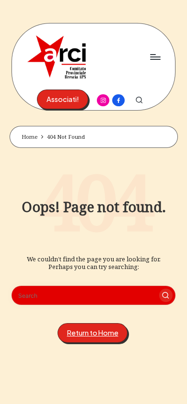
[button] (62, 99)
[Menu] (155, 56)
